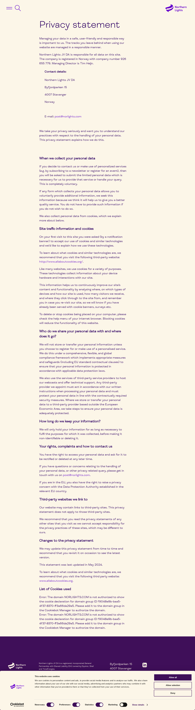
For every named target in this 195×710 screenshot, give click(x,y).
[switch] (76, 705)
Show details (138, 705)
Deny (172, 693)
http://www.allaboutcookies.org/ (61, 261)
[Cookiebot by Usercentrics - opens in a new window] (17, 705)
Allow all (173, 677)
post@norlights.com (68, 116)
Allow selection (173, 685)
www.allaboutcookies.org (56, 581)
